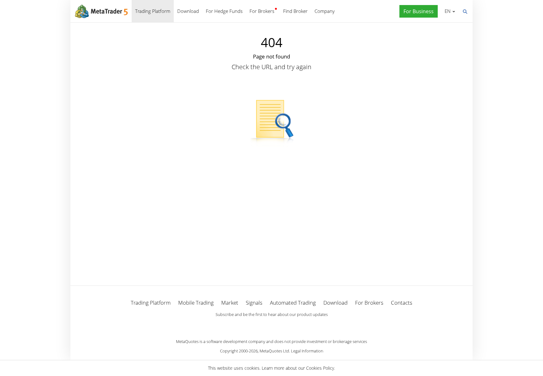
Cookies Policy (320, 368)
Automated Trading (293, 302)
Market (229, 302)
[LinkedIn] (271, 325)
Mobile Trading (196, 302)
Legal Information (307, 351)
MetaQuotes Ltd (274, 351)
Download (188, 11)
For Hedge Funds (224, 11)
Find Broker (295, 11)
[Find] (464, 11)
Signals (254, 302)
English (446, 11)
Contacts (401, 302)
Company (325, 11)
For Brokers (262, 11)
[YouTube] (281, 325)
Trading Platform (152, 11)
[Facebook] (261, 325)
